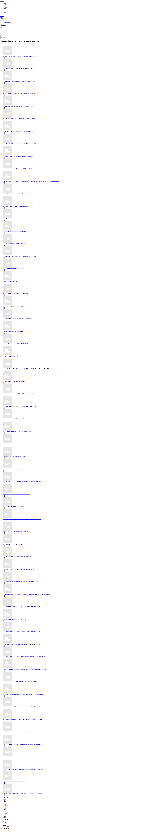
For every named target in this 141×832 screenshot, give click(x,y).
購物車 (1, 17)
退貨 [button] (7, 22)
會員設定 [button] (9, 22)
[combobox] (70, 37)
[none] (72, 52)
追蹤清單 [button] (4, 22)
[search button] (0, 38)
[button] (70, 7)
